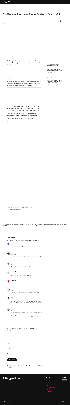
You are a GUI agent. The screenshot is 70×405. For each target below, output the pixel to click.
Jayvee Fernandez (64, 20)
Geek (10, 20)
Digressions (50, 381)
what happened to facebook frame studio (14, 209)
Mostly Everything (51, 387)
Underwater (49, 391)
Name (8, 343)
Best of (48, 379)
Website (8, 353)
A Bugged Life (6, 2)
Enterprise (49, 383)
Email (8, 348)
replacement (27, 207)
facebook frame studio (11, 207)
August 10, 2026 (49, 77)
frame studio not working (20, 207)
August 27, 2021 (13, 271)
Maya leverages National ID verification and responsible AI (53, 65)
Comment (9, 330)
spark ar (32, 207)
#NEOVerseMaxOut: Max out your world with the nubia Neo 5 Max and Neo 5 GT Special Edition (55, 81)
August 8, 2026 (49, 84)
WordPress (65, 401)
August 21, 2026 (49, 72)
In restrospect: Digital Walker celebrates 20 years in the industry (54, 70)
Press (48, 389)
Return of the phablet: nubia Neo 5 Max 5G (54, 75)
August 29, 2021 (13, 280)
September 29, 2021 (14, 297)
